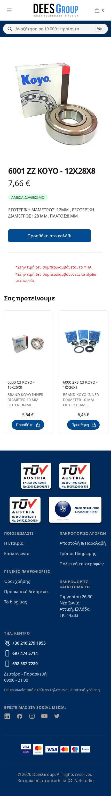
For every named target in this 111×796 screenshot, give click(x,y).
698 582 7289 (25, 664)
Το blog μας (15, 602)
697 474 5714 (25, 653)
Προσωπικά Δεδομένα (26, 591)
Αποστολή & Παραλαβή (83, 543)
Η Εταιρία (13, 543)
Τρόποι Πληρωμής (78, 553)
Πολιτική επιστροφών (82, 564)
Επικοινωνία (16, 553)
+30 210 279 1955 (29, 643)
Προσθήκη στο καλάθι (50, 236)
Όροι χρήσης (17, 581)
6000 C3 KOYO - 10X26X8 (21, 385)
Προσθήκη (25, 424)
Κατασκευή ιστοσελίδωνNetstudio (56, 780)
